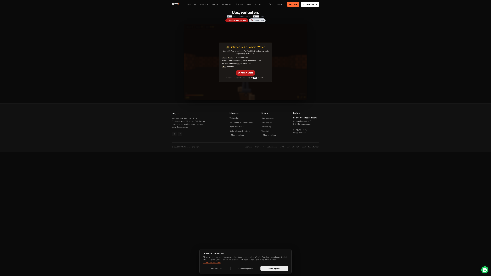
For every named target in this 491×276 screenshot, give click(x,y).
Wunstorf (265, 131)
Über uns (239, 4)
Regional (204, 4)
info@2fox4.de (299, 133)
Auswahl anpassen (245, 268)
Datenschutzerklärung (212, 262)
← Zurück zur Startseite (236, 20)
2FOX (175, 4)
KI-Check (293, 4)
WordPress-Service (238, 127)
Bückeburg (266, 127)
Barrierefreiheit (293, 147)
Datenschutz (272, 147)
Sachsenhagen (267, 118)
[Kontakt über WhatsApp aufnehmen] (484, 269)
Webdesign (234, 118)
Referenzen (226, 4)
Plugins (215, 4)
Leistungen (191, 4)
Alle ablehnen (216, 268)
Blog (249, 4)
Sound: (257, 20)
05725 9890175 (279, 4)
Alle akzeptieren (274, 268)
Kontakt (258, 4)
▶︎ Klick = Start (245, 72)
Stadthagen (266, 122)
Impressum (259, 147)
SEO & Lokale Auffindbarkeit (241, 122)
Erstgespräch (308, 4)
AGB (282, 147)
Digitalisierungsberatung (240, 131)
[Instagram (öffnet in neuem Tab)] (180, 134)
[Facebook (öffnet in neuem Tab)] (174, 134)
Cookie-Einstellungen (310, 147)
